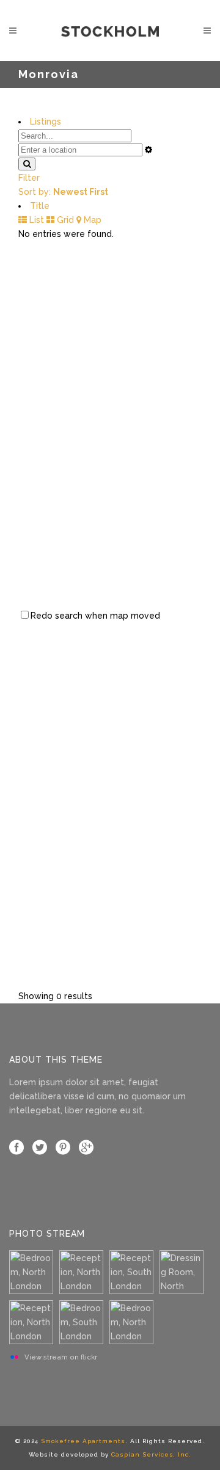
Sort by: (63, 192)
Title (40, 206)
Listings (45, 121)
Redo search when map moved (95, 615)
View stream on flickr (60, 1357)
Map (91, 220)
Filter (29, 178)
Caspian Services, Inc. (151, 1454)
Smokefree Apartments (83, 1441)
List (35, 220)
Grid (64, 220)
